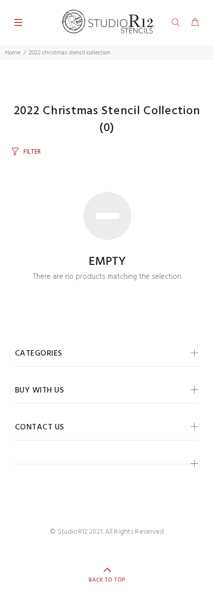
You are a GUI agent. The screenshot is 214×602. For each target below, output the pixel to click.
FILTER (32, 152)
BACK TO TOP (107, 580)
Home (12, 53)
